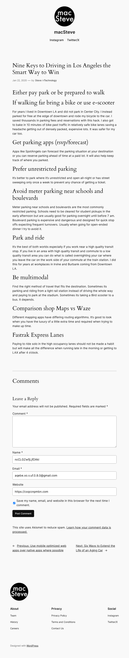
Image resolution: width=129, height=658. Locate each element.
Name (17, 452)
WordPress (32, 645)
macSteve (64, 32)
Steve (38, 80)
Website (17, 484)
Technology (50, 80)
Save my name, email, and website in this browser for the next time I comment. (62, 503)
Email (17, 468)
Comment (20, 413)
